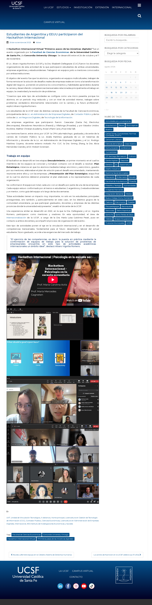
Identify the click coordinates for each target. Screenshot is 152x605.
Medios (129, 194)
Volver (38, 42)
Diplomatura (125, 164)
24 (107, 97)
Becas (121, 125)
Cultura (132, 156)
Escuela (132, 177)
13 (121, 87)
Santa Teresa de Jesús (124, 215)
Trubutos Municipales (115, 223)
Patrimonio (120, 202)
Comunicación (112, 148)
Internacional (122, 7)
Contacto (76, 576)
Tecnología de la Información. (58, 117)
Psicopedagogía (112, 206)
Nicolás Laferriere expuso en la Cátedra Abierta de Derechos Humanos (42, 555)
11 (111, 87)
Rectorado (110, 210)
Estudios (63, 7)
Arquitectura (111, 125)
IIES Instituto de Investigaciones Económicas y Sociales (50, 524)
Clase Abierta (130, 144)
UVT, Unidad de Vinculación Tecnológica (23, 517)
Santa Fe (109, 215)
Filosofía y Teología (113, 185)
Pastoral (109, 202)
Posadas (131, 202)
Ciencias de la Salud (114, 144)
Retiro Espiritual (124, 210)
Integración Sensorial (114, 194)
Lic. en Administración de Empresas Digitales (48, 114)
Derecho (109, 164)
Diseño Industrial (113, 169)
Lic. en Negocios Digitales (27, 117)
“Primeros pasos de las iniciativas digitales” (55, 539)
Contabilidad (111, 152)
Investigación (83, 7)
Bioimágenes (132, 125)
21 (126, 92)
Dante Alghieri (112, 160)
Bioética (109, 129)
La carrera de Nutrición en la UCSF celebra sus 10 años (117, 555)
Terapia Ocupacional (123, 219)
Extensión (102, 7)
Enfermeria (122, 177)
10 (107, 87)
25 (112, 97)
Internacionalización (16, 217)
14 (126, 87)
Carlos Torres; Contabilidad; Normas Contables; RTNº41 (121, 134)
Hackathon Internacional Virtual (21, 539)
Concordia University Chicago (55, 534)
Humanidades (130, 185)
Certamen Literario (114, 139)
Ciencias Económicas (51, 520)
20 (121, 92)
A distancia (45, 517)
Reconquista (127, 206)
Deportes (124, 160)
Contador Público (82, 114)
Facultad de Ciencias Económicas (50, 52)
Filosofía (132, 181)
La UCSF (49, 7)
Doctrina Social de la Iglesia (117, 173)
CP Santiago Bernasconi (116, 156)
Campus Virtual (54, 22)
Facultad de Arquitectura (116, 181)
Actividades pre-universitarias (118, 121)
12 (116, 87)
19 (116, 92)
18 (112, 92)
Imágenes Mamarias (114, 190)
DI (116, 164)
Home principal (58, 517)
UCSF (128, 223)
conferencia (125, 148)
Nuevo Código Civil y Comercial (119, 198)
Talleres (109, 219)
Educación (110, 177)
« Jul (106, 109)
